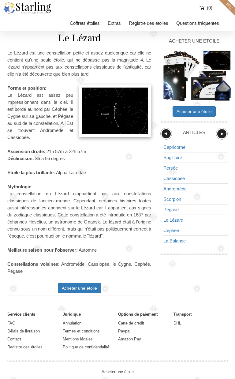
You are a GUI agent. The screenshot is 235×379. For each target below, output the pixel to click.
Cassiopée (174, 178)
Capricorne (174, 147)
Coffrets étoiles (85, 23)
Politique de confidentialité (86, 347)
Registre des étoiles (148, 23)
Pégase (171, 209)
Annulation (72, 323)
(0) (209, 7)
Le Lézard (173, 220)
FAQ (11, 323)
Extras (114, 23)
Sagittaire (172, 157)
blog (227, 8)
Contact (14, 339)
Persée (170, 168)
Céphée (171, 230)
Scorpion (172, 199)
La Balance (174, 240)
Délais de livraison (23, 331)
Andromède (175, 188)
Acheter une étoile (79, 288)
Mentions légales (78, 339)
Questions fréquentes (197, 23)
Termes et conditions (81, 331)
